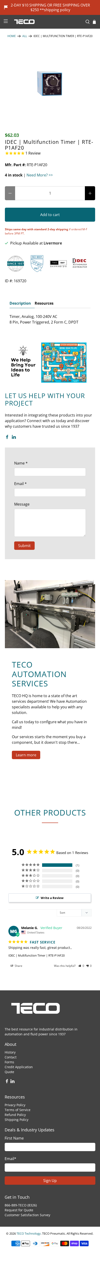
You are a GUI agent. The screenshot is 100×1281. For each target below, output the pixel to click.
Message (22, 504)
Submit (24, 545)
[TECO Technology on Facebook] (7, 437)
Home (11, 36)
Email (20, 483)
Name (21, 463)
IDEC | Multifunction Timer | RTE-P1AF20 (36, 955)
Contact (11, 1057)
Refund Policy (15, 1114)
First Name (14, 1138)
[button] (81, 966)
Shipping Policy (16, 1119)
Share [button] (18, 966)
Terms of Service (17, 1110)
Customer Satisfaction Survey (27, 1215)
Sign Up (50, 1180)
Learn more (26, 755)
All (24, 36)
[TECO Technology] (46, 22)
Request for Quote (19, 1210)
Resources (44, 303)
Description (20, 303)
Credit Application (19, 1067)
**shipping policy (55, 9)
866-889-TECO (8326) (21, 1205)
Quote (9, 1072)
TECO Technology (29, 1233)
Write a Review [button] (52, 898)
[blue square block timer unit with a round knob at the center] (50, 83)
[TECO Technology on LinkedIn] (14, 437)
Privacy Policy (15, 1105)
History (10, 1052)
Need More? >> (40, 175)
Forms (9, 1062)
